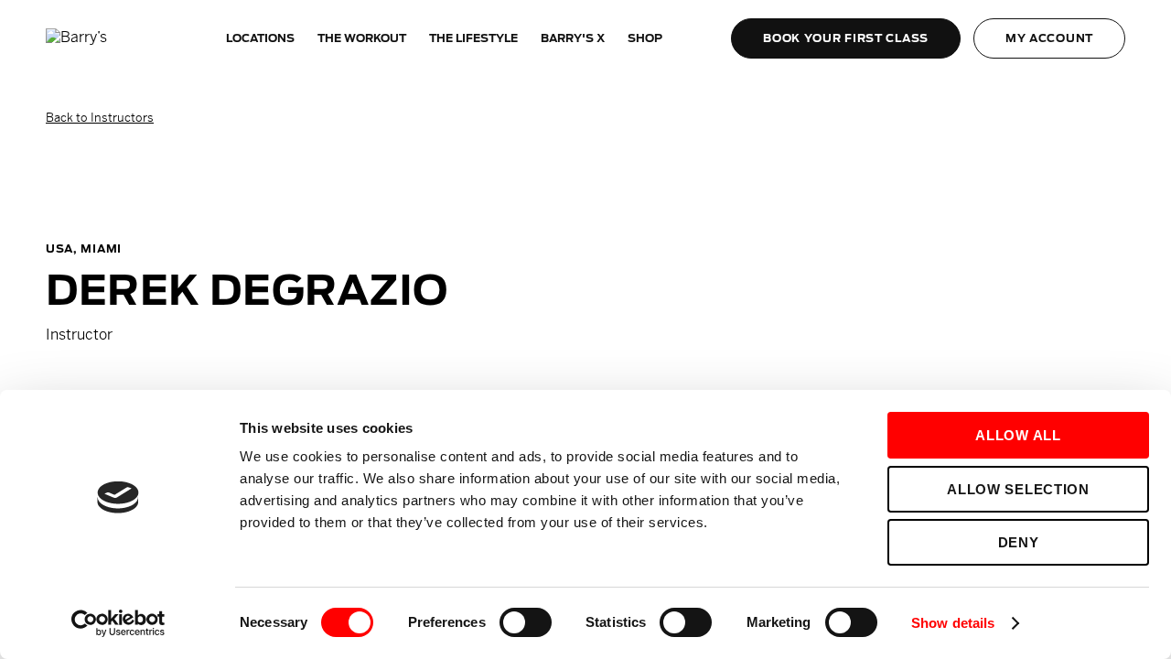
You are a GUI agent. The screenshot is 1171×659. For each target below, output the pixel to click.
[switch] (526, 622)
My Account (1049, 38)
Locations (260, 38)
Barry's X (573, 38)
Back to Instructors (100, 117)
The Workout (361, 38)
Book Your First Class (846, 38)
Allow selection (1018, 489)
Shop (645, 38)
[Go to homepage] (101, 38)
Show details (952, 623)
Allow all (1017, 435)
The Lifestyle (473, 38)
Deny (1018, 542)
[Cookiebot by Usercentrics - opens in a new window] (118, 623)
